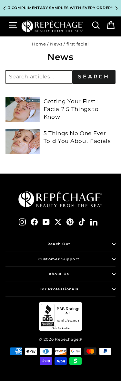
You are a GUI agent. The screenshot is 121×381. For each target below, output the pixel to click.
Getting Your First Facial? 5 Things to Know (71, 109)
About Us (59, 274)
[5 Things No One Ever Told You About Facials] (22, 141)
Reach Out (59, 244)
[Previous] (4, 8)
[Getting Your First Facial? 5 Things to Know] (22, 109)
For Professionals (58, 289)
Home (39, 44)
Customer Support (59, 259)
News (56, 44)
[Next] (116, 8)
